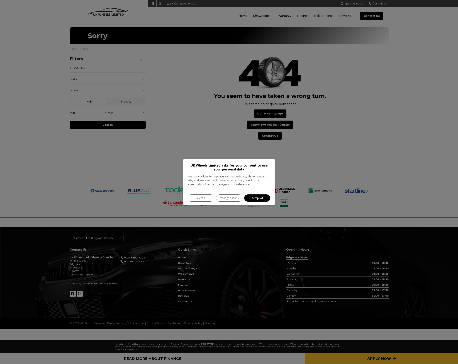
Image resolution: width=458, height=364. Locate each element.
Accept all (257, 198)
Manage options (229, 198)
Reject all (201, 198)
